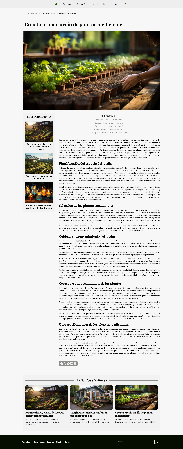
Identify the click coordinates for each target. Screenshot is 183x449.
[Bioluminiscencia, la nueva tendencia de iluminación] (39, 192)
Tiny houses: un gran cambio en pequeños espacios (88, 414)
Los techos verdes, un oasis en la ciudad (39, 177)
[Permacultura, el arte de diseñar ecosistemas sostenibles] (39, 131)
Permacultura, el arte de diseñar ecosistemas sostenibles (39, 146)
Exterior (95, 4)
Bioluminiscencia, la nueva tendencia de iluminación (39, 206)
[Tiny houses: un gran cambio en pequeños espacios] (91, 397)
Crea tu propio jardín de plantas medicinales (134, 414)
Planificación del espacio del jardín (109, 120)
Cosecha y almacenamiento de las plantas (109, 129)
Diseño (106, 4)
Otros (116, 4)
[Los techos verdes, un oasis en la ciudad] (39, 163)
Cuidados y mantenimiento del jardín (109, 126)
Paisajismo (67, 4)
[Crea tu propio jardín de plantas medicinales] (136, 397)
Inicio (25, 13)
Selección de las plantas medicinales (109, 123)
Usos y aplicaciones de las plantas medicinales (109, 132)
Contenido (110, 116)
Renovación (81, 4)
